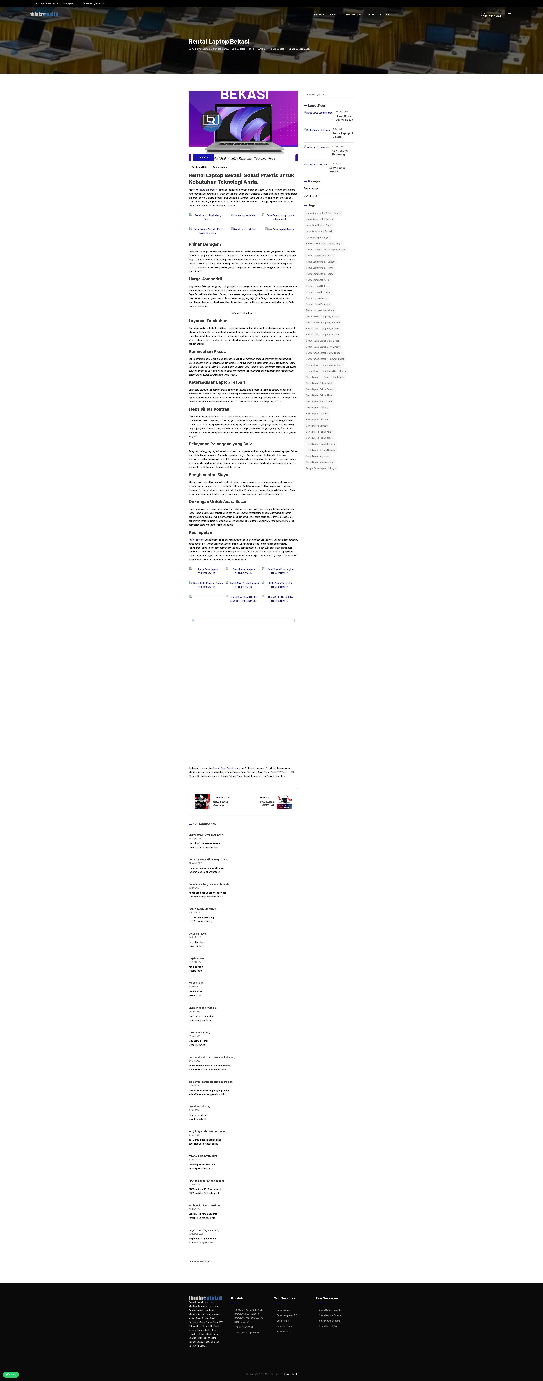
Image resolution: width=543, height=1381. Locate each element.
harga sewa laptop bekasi (319, 219)
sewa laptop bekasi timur (319, 395)
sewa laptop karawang (317, 456)
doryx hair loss (197, 933)
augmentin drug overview (203, 1230)
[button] (11, 1375)
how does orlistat (199, 1106)
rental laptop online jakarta (320, 310)
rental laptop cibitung (317, 286)
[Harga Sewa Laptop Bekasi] (320, 113)
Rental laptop (195, 539)
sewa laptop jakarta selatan (320, 450)
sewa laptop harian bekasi (319, 432)
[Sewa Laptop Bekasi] (316, 165)
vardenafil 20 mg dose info (204, 1205)
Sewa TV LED (283, 1331)
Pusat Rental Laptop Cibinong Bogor (324, 243)
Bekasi (211, 189)
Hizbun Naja (201, 167)
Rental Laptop (220, 167)
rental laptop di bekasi (318, 292)
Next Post (265, 798)
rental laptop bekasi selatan (320, 261)
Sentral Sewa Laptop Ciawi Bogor (322, 340)
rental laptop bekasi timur (319, 267)
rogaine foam (197, 958)
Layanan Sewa (353, 14)
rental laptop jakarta (316, 298)
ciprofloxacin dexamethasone (206, 834)
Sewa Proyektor (285, 1326)
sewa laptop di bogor (317, 425)
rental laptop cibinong (317, 280)
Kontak (384, 14)
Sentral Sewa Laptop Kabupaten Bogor (325, 359)
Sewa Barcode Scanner (330, 1315)
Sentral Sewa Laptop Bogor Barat (322, 316)
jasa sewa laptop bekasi (319, 231)
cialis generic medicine (202, 1007)
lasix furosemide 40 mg (202, 908)
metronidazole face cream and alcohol (211, 1057)
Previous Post (223, 798)
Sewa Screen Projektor (330, 1310)
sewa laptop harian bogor (319, 438)
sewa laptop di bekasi (317, 419)
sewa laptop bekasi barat (319, 383)
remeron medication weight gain (208, 859)
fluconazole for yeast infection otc (209, 884)
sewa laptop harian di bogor (320, 444)
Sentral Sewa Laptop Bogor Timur (322, 328)
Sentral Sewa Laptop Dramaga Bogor (324, 353)
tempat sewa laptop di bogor (321, 468)
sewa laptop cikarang (317, 413)
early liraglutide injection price (207, 1131)
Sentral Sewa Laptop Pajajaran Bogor (324, 365)
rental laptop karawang (318, 304)
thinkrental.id (290, 1374)
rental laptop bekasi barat (319, 255)
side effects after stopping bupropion (210, 1081)
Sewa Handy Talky (328, 1326)
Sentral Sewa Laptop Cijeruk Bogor (323, 346)
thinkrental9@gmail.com (94, 3)
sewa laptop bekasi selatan (320, 389)
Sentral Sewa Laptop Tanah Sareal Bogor (326, 371)
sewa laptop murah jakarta (319, 462)
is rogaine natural (199, 1032)
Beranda (318, 14)
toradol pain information (203, 1156)
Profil (334, 14)
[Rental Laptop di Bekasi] (318, 130)
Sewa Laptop (310, 196)
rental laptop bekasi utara (319, 274)
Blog (371, 14)
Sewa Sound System (329, 1320)
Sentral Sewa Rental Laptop (226, 768)
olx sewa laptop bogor (317, 237)
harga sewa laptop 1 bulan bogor (323, 213)
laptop (202, 189)
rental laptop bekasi (334, 249)
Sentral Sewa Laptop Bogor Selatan (323, 322)
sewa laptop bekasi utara (319, 401)
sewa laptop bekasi (334, 377)
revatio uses (196, 982)
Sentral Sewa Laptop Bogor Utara (322, 334)
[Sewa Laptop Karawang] (318, 147)
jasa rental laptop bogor (319, 225)
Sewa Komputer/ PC (287, 1315)
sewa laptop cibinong (317, 407)
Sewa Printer (283, 1320)
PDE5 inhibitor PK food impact (206, 1180)
